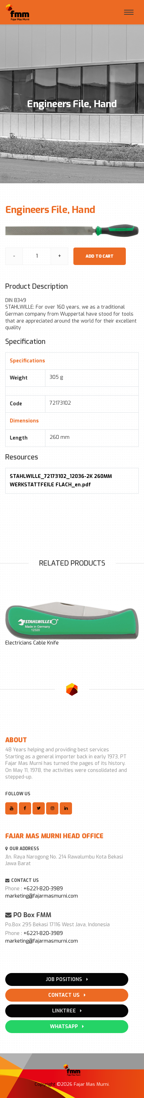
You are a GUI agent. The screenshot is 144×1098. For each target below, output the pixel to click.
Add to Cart (100, 256)
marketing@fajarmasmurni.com (41, 896)
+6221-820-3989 (43, 888)
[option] (72, 624)
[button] (9, 622)
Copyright (45, 1084)
